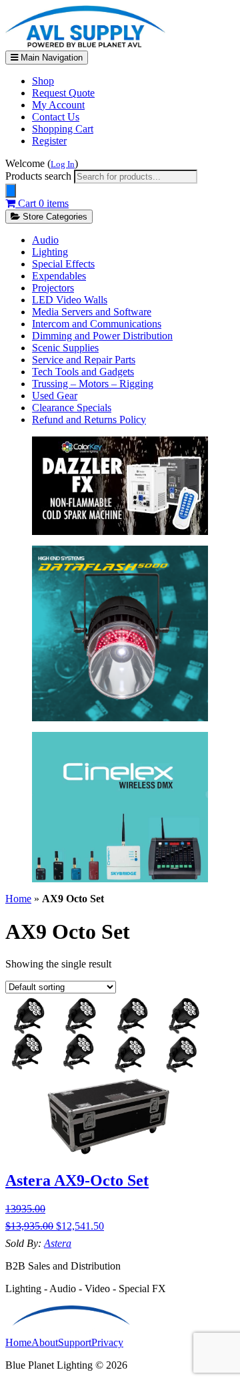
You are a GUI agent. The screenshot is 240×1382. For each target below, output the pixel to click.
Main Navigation (50, 58)
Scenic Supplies (65, 347)
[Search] (10, 191)
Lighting (50, 252)
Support (74, 1342)
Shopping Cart (62, 128)
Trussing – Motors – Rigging (92, 383)
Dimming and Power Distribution (102, 335)
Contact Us (55, 116)
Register (49, 140)
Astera (57, 1243)
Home (18, 898)
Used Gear (54, 395)
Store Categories (53, 217)
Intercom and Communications (96, 323)
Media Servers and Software (91, 311)
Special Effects (63, 263)
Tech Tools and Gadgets (83, 371)
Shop (43, 80)
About (44, 1342)
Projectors (53, 287)
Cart (42, 203)
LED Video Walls (69, 299)
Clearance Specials (71, 407)
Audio (45, 240)
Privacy (107, 1342)
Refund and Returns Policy (89, 419)
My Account (58, 104)
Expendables (59, 275)
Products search (39, 176)
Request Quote (63, 92)
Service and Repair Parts (83, 359)
